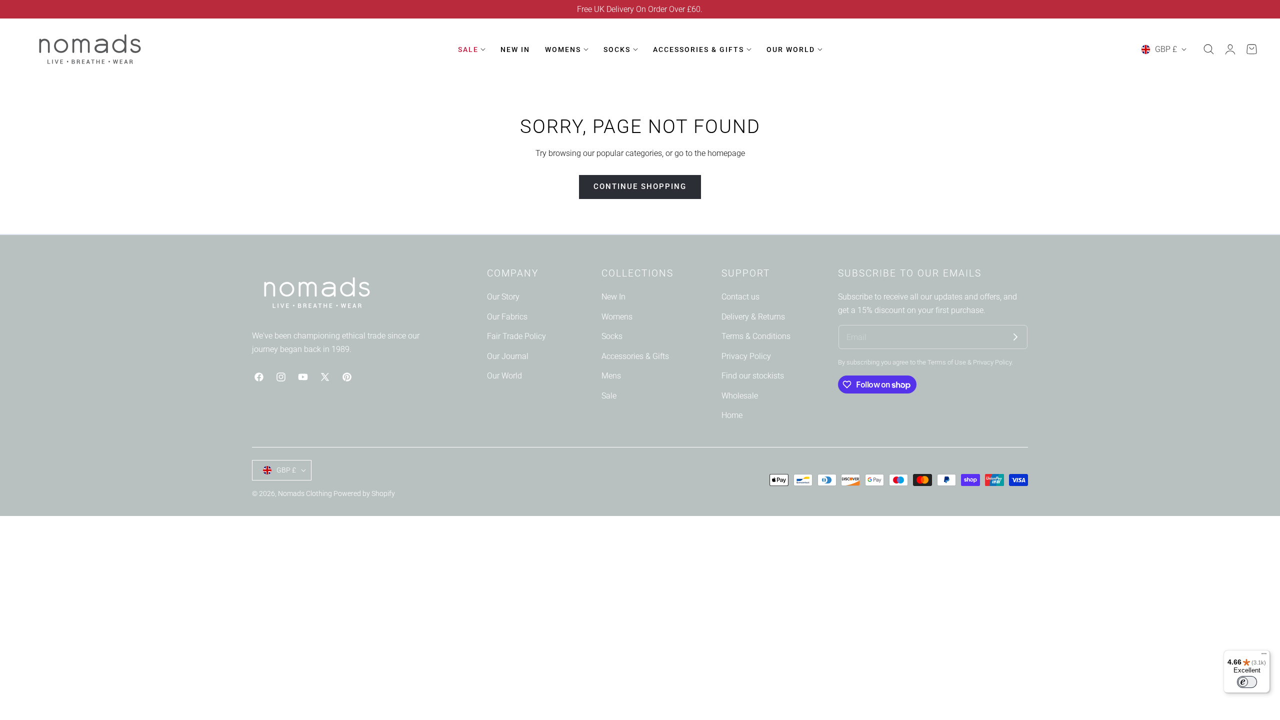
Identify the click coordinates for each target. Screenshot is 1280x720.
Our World (504, 375)
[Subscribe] (1015, 337)
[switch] (1247, 682)
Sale (609, 395)
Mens (611, 375)
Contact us (741, 297)
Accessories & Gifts (635, 356)
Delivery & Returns (753, 316)
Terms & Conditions (756, 336)
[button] (1208, 49)
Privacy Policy (746, 356)
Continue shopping (640, 186)
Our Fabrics (507, 316)
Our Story (503, 297)
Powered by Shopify (364, 494)
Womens (617, 316)
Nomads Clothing (306, 494)
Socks (612, 336)
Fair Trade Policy (516, 336)
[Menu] (1264, 656)
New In (614, 297)
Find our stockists (753, 375)
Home (732, 415)
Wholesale (740, 395)
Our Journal (507, 356)
